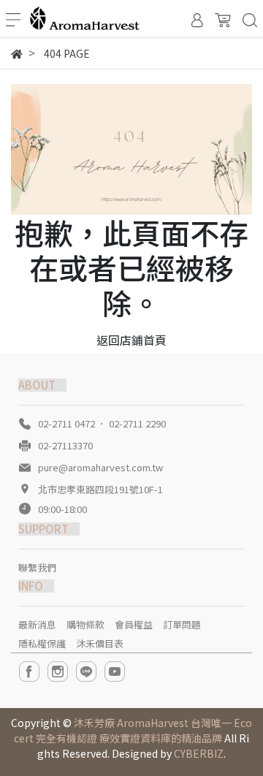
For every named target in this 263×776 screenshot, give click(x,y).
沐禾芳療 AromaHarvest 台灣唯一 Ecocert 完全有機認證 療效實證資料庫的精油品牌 (133, 730)
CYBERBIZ (199, 753)
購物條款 (85, 624)
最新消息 (37, 624)
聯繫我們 (37, 567)
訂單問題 (182, 624)
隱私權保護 (42, 643)
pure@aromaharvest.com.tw (100, 467)
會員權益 (134, 624)
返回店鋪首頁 (131, 340)
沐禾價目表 (99, 643)
